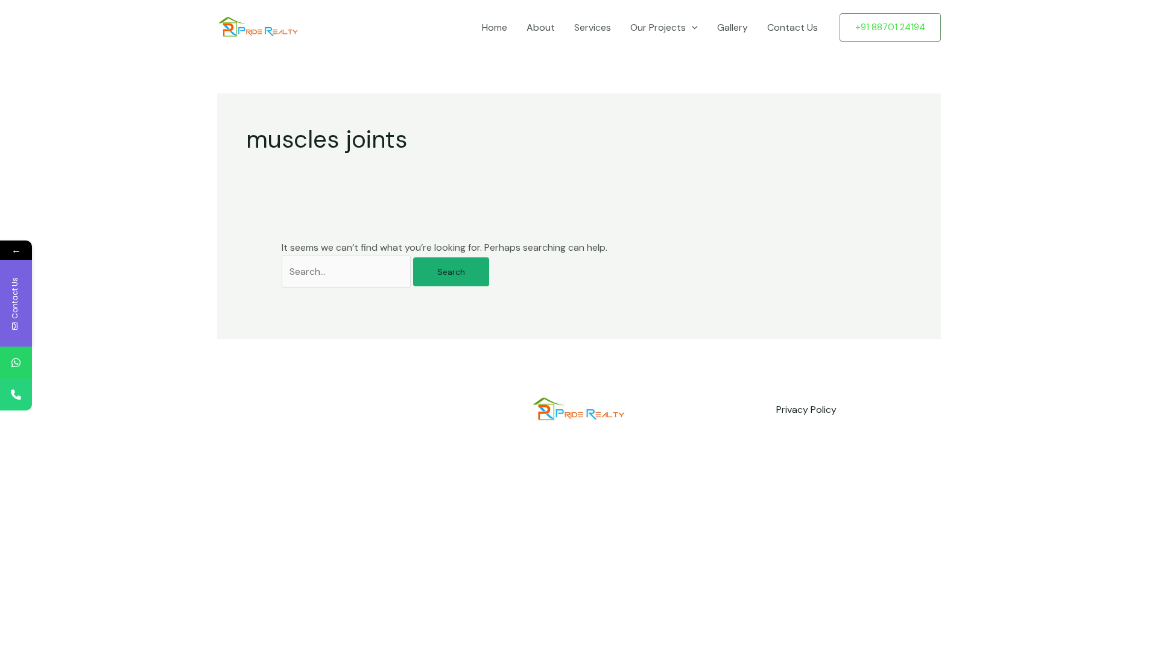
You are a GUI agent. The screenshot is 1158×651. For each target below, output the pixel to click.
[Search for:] (347, 271)
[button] (692, 28)
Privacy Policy (806, 409)
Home (494, 27)
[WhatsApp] (16, 363)
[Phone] (16, 394)
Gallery (732, 27)
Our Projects (658, 27)
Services (592, 27)
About (541, 27)
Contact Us (792, 27)
